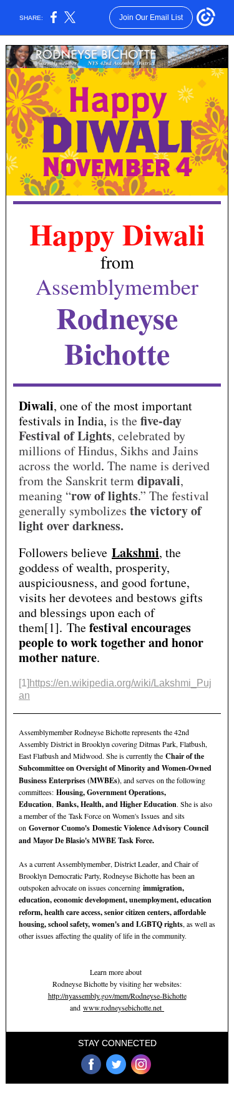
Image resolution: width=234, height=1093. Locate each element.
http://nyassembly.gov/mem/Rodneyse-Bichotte (117, 996)
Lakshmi (135, 552)
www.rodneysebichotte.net (123, 1007)
